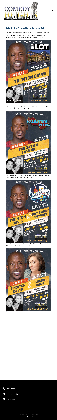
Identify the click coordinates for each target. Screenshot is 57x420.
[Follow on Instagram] (27, 417)
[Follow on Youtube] (30, 417)
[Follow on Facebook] (25, 417)
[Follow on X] (32, 417)
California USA (11, 399)
